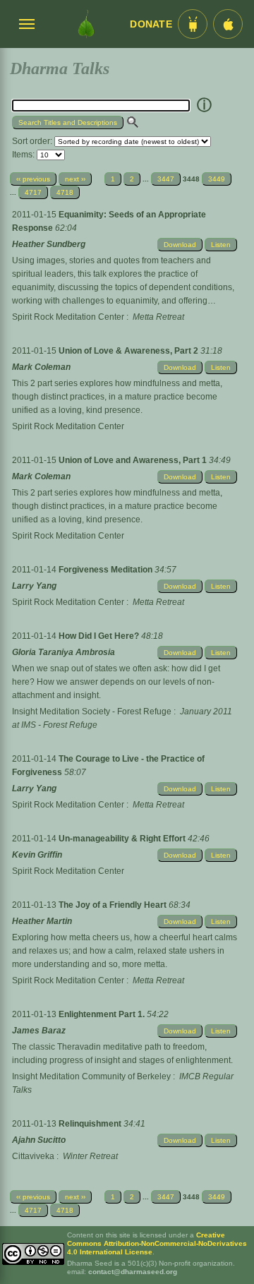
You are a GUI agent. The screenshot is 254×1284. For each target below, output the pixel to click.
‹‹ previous (33, 179)
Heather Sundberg (48, 244)
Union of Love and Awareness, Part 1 (134, 460)
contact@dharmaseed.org (132, 1272)
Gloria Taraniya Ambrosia (63, 652)
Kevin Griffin (37, 855)
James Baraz (39, 1031)
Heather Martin (42, 921)
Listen (221, 244)
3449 (216, 179)
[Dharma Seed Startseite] (86, 24)
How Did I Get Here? (100, 636)
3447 (165, 179)
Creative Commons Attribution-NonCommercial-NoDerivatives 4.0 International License (157, 1243)
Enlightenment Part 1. (103, 1014)
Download (180, 244)
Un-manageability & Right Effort (123, 839)
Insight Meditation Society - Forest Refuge (91, 711)
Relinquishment (91, 1124)
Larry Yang (34, 586)
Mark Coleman (41, 367)
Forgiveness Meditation (107, 570)
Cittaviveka (33, 1156)
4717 (33, 192)
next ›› (75, 179)
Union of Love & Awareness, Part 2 (129, 351)
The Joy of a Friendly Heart (114, 905)
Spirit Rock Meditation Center (68, 317)
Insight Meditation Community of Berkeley (91, 1076)
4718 (64, 192)
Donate (151, 24)
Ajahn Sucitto (39, 1140)
